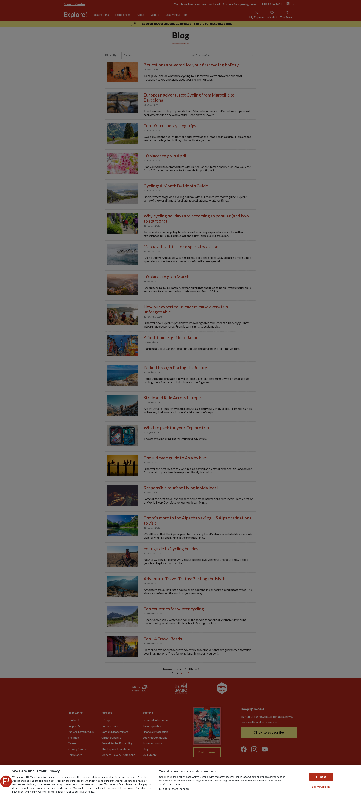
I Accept (321, 776)
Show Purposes (321, 786)
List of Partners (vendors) (174, 788)
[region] (180, 781)
